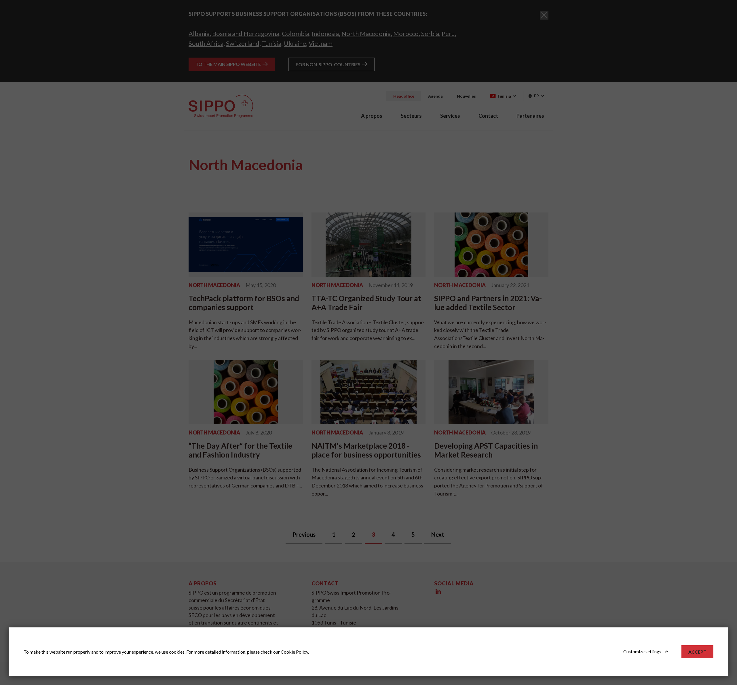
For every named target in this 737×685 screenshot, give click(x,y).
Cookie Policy (294, 651)
